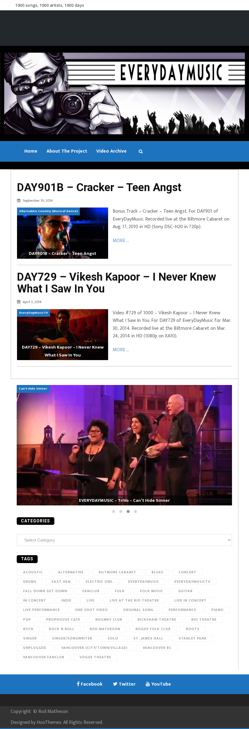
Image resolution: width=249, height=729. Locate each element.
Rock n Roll (61, 629)
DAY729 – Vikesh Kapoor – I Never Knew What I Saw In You (116, 283)
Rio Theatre (204, 619)
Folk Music (151, 591)
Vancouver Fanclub (43, 657)
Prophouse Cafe (63, 619)
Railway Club (108, 619)
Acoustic (33, 572)
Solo (112, 638)
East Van (61, 582)
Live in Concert (190, 600)
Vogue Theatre (95, 657)
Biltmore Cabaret (117, 572)
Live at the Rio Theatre (134, 600)
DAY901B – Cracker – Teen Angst (99, 187)
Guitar (185, 591)
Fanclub (91, 591)
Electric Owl (99, 582)
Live (90, 600)
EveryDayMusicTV (192, 582)
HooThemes (49, 722)
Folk (120, 591)
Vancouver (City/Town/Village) (94, 648)
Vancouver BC (157, 648)
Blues (157, 572)
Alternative (71, 572)
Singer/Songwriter (72, 638)
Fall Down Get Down (45, 591)
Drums (29, 582)
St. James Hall (148, 638)
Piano (217, 610)
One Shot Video (91, 610)
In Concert (34, 600)
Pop (27, 619)
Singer (30, 638)
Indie (66, 600)
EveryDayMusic (143, 582)
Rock (28, 629)
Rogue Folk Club (153, 629)
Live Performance (41, 610)
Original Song (138, 610)
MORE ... (121, 241)
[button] (113, 511)
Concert (187, 572)
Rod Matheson (105, 629)
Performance (182, 610)
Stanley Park (193, 638)
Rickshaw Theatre (157, 619)
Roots (193, 629)
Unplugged (34, 648)
